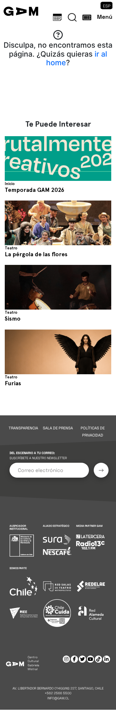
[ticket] (86, 17)
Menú (104, 17)
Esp (106, 6)
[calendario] (57, 17)
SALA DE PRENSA (58, 428)
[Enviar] (101, 470)
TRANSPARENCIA (23, 428)
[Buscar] (72, 17)
